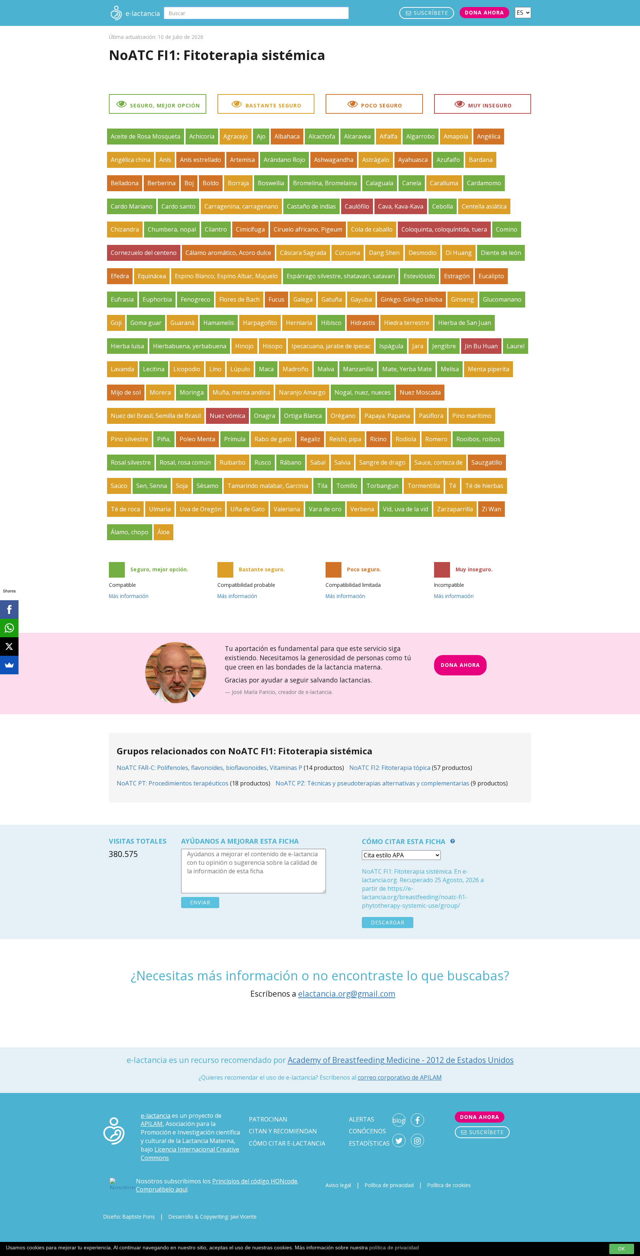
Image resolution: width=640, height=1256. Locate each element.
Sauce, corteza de (438, 462)
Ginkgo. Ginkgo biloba (411, 299)
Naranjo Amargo (302, 392)
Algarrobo (420, 136)
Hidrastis (362, 323)
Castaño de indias (311, 206)
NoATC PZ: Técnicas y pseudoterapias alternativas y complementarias (372, 783)
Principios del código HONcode (254, 1181)
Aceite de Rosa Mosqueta (145, 136)
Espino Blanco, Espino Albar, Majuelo (226, 276)
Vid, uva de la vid (405, 509)
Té (452, 486)
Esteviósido (419, 276)
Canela (411, 183)
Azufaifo (448, 160)
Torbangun (382, 486)
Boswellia (271, 183)
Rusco (262, 462)
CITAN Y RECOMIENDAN (283, 1131)
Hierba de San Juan (464, 323)
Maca (266, 369)
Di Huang (459, 253)
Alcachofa (322, 136)
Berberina (161, 183)
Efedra (120, 276)
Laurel (515, 346)
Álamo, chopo (130, 532)
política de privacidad (394, 1247)
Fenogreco (195, 299)
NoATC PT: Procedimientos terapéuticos (173, 783)
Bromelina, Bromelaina (325, 183)
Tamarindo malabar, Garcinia (267, 486)
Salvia (342, 462)
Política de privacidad (389, 1185)
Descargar (387, 922)
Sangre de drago (382, 462)
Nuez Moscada (420, 392)
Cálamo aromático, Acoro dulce (228, 253)
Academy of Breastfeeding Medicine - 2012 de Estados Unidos (401, 1060)
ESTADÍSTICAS (369, 1143)
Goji (116, 323)
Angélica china (130, 160)
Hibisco (331, 323)
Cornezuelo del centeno (144, 253)
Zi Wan (491, 509)
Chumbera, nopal (172, 229)
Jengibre (444, 346)
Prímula (235, 439)
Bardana (481, 160)
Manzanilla (358, 369)
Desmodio (423, 253)
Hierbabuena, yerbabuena (189, 346)
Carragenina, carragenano (241, 206)
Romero (436, 439)
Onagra (264, 416)
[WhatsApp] (9, 628)
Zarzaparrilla (455, 509)
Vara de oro (325, 509)
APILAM (152, 1124)
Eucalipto (491, 276)
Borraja (238, 183)
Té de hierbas (484, 486)
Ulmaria (160, 509)
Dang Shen (384, 253)
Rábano (290, 462)
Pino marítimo (471, 416)
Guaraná (182, 323)
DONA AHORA (460, 664)
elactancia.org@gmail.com (346, 993)
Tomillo (346, 486)
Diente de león (501, 253)
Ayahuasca (413, 160)
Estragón (457, 276)
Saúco (119, 486)
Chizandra (125, 229)
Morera (160, 392)
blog (399, 1120)
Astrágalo (375, 160)
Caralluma (444, 183)
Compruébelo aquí (161, 1189)
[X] (9, 646)
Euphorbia (157, 299)
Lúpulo (240, 369)
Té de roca (125, 509)
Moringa (192, 392)
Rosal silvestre (131, 462)
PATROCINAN (268, 1119)
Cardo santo (178, 206)
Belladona (125, 183)
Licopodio (186, 369)
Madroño (296, 369)
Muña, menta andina (241, 392)
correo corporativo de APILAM (400, 1077)
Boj (189, 183)
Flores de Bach (239, 299)
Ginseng (462, 299)
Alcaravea (357, 136)
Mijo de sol (126, 392)
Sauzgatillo (486, 462)
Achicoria (201, 136)
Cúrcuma (347, 253)
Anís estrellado (200, 160)
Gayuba (361, 299)
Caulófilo (357, 206)
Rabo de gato (272, 439)
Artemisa (242, 160)
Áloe (163, 532)
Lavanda (122, 369)
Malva (325, 369)
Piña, (164, 439)
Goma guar (145, 323)
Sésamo (208, 486)
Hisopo (273, 346)
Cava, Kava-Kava (400, 206)
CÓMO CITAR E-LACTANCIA (287, 1143)
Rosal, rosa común (185, 462)
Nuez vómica (227, 416)
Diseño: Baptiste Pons (129, 1216)
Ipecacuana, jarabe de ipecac (330, 346)
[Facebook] (9, 609)
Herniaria (299, 323)
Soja (182, 486)
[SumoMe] (9, 665)
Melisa (450, 369)
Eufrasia (122, 299)
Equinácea (152, 276)
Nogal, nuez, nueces (362, 392)
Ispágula (391, 346)
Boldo (211, 183)
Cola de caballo (372, 229)
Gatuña (331, 299)
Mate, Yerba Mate (407, 369)
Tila (322, 486)
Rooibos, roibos (478, 439)
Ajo (261, 136)
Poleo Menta (197, 439)
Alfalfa (388, 136)
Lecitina (153, 369)
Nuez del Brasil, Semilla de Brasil (156, 416)
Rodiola (406, 439)
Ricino (378, 439)
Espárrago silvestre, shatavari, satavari (341, 276)
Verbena (362, 509)
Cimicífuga (250, 229)
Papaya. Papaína (387, 416)
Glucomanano (502, 299)
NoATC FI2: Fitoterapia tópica (389, 768)
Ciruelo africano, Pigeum (308, 229)
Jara (417, 346)
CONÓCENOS (367, 1131)
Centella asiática (484, 206)
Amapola (456, 136)
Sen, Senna (151, 486)
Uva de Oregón (200, 509)
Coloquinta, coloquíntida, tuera (444, 229)
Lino (215, 369)
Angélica (488, 136)
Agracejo (235, 136)
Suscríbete (430, 12)
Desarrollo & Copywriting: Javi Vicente (213, 1216)
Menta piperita (488, 369)
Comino (506, 229)
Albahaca (287, 136)
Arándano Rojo (284, 160)
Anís (165, 160)
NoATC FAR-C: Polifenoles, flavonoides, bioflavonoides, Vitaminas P (209, 768)
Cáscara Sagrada (303, 253)
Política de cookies (449, 1185)
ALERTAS (361, 1119)
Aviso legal (338, 1185)
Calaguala (379, 183)
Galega (303, 299)
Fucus (276, 299)
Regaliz (310, 439)
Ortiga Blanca (303, 416)
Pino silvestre (129, 439)
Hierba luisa (127, 346)
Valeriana (287, 509)
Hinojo (244, 346)
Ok (621, 1249)
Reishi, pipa (345, 439)
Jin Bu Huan (481, 346)
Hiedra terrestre (406, 323)
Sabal (318, 462)
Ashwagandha (333, 160)
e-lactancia (155, 1116)
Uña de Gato (247, 509)
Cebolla (442, 206)
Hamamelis (218, 323)
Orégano (343, 416)
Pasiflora (431, 416)
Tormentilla (423, 486)
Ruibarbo (233, 462)
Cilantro (216, 229)
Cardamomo (484, 183)
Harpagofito (260, 323)
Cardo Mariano (132, 206)
